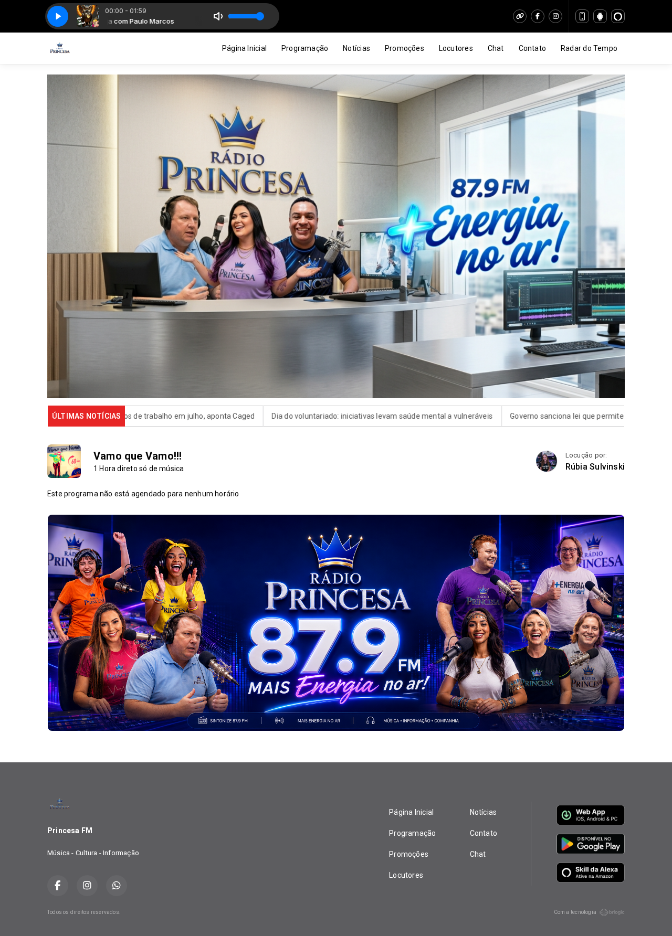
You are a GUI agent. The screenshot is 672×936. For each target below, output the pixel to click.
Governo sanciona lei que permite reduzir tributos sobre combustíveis (503, 416)
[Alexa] (618, 16)
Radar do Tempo (589, 48)
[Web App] (582, 16)
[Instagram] (555, 16)
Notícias (356, 48)
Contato (532, 48)
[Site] (520, 16)
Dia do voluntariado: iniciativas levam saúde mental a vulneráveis (257, 416)
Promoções (404, 48)
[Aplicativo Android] (600, 16)
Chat (496, 48)
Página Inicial (244, 48)
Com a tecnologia (575, 912)
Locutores (456, 48)
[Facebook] (537, 16)
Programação (304, 48)
